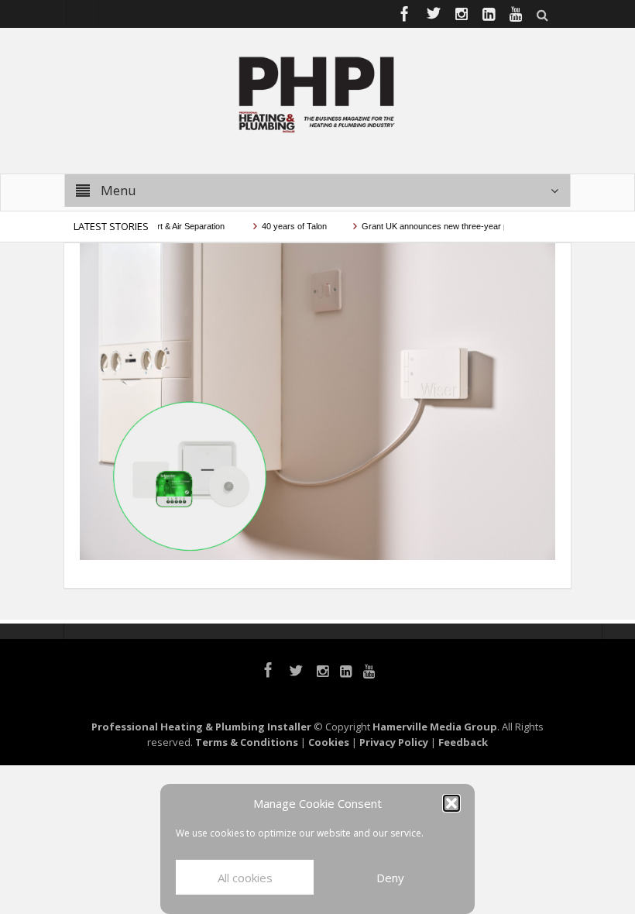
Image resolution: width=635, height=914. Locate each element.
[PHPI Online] (317, 92)
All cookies (245, 877)
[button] (451, 803)
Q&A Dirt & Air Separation (167, 226)
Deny (390, 877)
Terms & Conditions (246, 742)
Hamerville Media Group (434, 727)
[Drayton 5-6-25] (317, 400)
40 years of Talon (283, 226)
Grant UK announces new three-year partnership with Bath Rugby (474, 226)
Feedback (463, 742)
